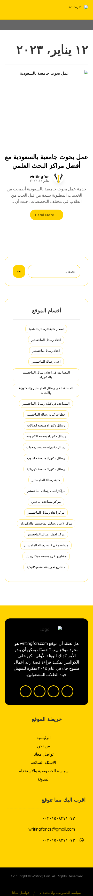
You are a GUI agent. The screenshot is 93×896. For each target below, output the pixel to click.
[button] (67, 691)
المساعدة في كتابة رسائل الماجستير (45, 403)
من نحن (43, 745)
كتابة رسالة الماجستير (46, 480)
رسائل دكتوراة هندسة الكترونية (46, 436)
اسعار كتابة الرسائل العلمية (46, 329)
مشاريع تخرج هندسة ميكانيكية (46, 567)
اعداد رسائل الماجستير (46, 340)
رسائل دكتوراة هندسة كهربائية (46, 469)
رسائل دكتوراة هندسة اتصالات (46, 425)
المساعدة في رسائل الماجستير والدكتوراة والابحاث (46, 390)
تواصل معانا (43, 754)
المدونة (43, 779)
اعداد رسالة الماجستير (46, 361)
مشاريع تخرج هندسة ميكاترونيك (46, 556)
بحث (19, 271)
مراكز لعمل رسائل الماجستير (46, 491)
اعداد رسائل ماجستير (46, 351)
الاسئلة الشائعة (43, 762)
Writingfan (40, 176)
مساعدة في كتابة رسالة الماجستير (46, 545)
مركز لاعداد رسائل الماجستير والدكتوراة (46, 523)
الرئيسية (43, 737)
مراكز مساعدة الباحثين (46, 502)
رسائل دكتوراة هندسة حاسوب (46, 458)
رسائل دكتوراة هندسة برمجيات (46, 447)
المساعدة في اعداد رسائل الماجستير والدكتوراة (46, 374)
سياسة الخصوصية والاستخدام (43, 770)
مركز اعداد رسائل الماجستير (46, 512)
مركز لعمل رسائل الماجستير (46, 534)
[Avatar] (58, 178)
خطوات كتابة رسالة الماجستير (46, 414)
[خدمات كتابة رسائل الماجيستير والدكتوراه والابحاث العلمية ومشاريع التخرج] (75, 9)
